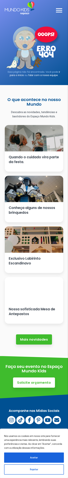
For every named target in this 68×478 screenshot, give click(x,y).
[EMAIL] (57, 420)
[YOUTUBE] (48, 420)
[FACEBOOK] (29, 420)
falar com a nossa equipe (43, 75)
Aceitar (34, 457)
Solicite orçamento (34, 382)
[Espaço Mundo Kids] (19, 12)
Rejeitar (34, 469)
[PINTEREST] (38, 420)
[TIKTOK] (20, 420)
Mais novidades (34, 339)
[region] (34, 453)
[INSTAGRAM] (11, 420)
